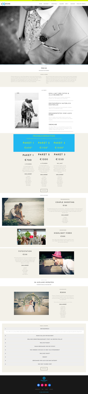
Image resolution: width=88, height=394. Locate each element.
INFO (66, 3)
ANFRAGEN (44, 190)
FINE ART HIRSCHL (81, 3)
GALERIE (62, 3)
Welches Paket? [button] (45, 353)
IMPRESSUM (37, 389)
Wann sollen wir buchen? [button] (44, 335)
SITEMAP (51, 389)
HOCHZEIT (46, 3)
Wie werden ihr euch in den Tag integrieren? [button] (45, 349)
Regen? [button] (45, 357)
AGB (42, 389)
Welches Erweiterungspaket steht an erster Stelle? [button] (44, 339)
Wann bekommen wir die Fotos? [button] (44, 346)
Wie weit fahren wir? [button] (45, 364)
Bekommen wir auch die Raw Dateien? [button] (45, 360)
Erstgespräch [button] (44, 328)
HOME (40, 3)
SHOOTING (54, 3)
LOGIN (46, 389)
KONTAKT (73, 3)
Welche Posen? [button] (45, 342)
